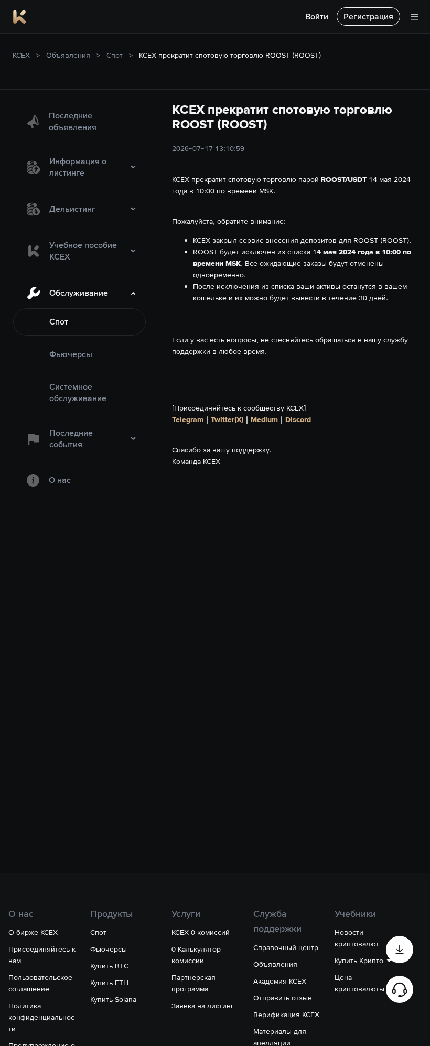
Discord (298, 419)
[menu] (79, 298)
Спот (114, 55)
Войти (316, 16)
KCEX (21, 55)
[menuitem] (79, 121)
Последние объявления (72, 121)
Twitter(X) (227, 419)
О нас (60, 480)
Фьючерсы (70, 354)
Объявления (68, 55)
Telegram (187, 419)
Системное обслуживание (77, 392)
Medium (264, 419)
